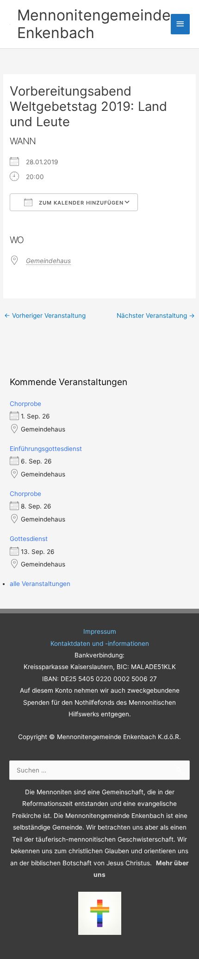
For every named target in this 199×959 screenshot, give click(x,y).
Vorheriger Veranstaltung (45, 315)
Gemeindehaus (48, 260)
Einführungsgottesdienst (46, 448)
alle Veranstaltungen (40, 583)
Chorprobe (25, 403)
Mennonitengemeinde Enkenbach (94, 24)
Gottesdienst (29, 538)
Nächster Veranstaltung (156, 315)
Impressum (99, 631)
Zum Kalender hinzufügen (80, 203)
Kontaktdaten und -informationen (99, 643)
